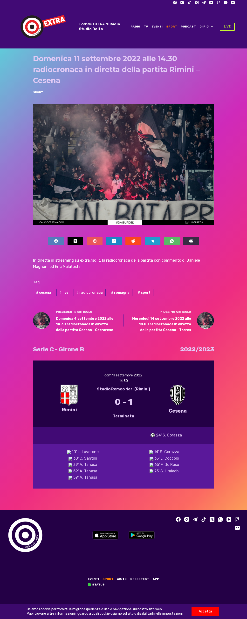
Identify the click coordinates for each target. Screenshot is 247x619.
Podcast (188, 26)
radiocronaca (89, 293)
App (156, 579)
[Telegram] (204, 2)
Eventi (157, 26)
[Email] (233, 2)
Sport (171, 26)
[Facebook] (175, 2)
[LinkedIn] (114, 241)
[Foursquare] (218, 2)
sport (144, 293)
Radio (135, 26)
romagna (120, 293)
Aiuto (122, 579)
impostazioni (172, 614)
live (63, 293)
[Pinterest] (95, 241)
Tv (146, 26)
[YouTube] (211, 2)
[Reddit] (133, 241)
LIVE (227, 26)
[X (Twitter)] (197, 2)
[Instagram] (182, 2)
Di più (204, 26)
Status (98, 584)
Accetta (205, 611)
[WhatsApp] (225, 2)
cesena (43, 293)
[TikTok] (189, 2)
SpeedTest (139, 579)
